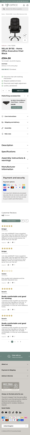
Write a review (11, 221)
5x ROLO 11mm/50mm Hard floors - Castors (18, 101)
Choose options (16, 107)
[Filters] (23, 220)
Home (3, 14)
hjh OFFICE (8, 431)
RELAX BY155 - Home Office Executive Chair (16, 14)
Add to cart (20, 90)
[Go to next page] (21, 342)
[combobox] (15, 9)
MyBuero (4, 45)
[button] (27, 5)
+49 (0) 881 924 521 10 (22, 1)
